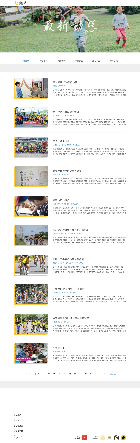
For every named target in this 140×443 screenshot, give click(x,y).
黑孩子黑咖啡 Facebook (116, 437)
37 (86, 374)
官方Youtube (76, 437)
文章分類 (114, 61)
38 (91, 374)
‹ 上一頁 (36, 374)
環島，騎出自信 (61, 141)
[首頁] (20, 3)
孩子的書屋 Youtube (84, 437)
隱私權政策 (18, 426)
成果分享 (96, 61)
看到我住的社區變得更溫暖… (68, 170)
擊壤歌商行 (109, 437)
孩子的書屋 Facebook (102, 437)
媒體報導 (79, 61)
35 (75, 374)
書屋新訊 (44, 61)
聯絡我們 (17, 415)
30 (49, 374)
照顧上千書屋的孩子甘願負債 (68, 259)
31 (54, 374)
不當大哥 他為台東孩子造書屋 (68, 288)
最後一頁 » (113, 374)
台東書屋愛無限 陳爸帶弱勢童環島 (71, 318)
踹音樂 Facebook (123, 437)
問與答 (16, 420)
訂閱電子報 (18, 431)
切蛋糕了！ (59, 347)
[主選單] (123, 3)
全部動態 (26, 61)
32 (59, 374)
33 (65, 374)
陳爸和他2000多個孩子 (65, 82)
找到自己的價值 (61, 200)
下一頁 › (103, 374)
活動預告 (61, 61)
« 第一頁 (27, 374)
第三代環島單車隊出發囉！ (67, 111)
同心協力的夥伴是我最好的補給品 (71, 229)
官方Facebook (94, 437)
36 (80, 374)
